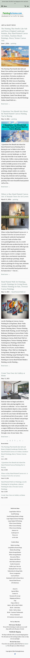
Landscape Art (15, 532)
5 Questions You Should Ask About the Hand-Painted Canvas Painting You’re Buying (14, 113)
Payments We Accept (15, 596)
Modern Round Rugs (15, 550)
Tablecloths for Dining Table (15, 571)
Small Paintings (15, 514)
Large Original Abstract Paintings (15, 518)
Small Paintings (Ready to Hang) (15, 516)
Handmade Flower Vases (15, 568)
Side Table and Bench (15, 561)
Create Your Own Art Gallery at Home (13, 495)
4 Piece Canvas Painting (15, 525)
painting (13, 43)
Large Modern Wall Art (15, 511)
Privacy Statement (15, 614)
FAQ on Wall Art (15, 603)
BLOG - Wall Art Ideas (15, 610)
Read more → (5, 104)
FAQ (15, 600)
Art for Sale (15, 537)
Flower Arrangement (15, 573)
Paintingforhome (19, 651)
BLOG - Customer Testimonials (15, 612)
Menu (5, 6)
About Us (15, 589)
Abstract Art (15, 530)
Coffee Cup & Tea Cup (15, 566)
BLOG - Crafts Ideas (15, 607)
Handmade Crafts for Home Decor (15, 578)
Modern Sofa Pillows (15, 559)
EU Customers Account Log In (15, 617)
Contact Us (15, 593)
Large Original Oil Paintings (15, 521)
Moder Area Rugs (15, 545)
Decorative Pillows (15, 557)
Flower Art (15, 535)
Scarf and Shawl (15, 575)
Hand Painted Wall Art (18, 292)
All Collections (15, 583)
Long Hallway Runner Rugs (15, 547)
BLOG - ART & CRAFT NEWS (15, 605)
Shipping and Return (15, 598)
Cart (28, 6)
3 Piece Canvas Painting (15, 523)
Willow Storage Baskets (15, 554)
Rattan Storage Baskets (15, 552)
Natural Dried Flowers (15, 580)
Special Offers (15, 591)
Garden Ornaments (15, 564)
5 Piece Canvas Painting (15, 528)
